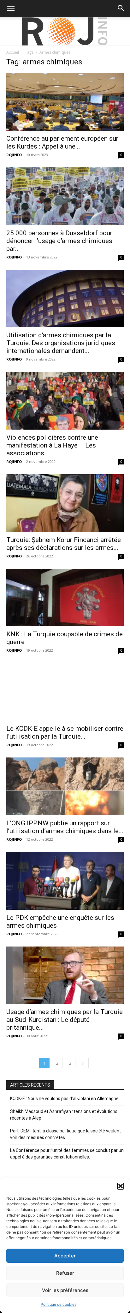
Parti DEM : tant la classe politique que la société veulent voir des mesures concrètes (65, 1134)
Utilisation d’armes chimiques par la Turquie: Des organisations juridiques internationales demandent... (60, 343)
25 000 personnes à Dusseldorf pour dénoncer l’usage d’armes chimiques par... (59, 240)
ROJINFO (14, 154)
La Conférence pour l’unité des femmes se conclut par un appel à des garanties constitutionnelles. (67, 1153)
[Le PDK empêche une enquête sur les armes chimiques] (65, 881)
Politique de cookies (58, 1304)
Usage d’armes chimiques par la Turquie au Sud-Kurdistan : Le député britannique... (64, 1019)
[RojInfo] (65, 31)
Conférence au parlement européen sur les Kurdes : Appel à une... (62, 142)
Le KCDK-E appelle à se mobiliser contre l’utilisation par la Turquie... (64, 732)
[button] (120, 1186)
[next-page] (83, 1063)
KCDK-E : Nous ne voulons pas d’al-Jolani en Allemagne (64, 1098)
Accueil (12, 52)
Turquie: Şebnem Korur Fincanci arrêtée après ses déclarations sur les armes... (63, 543)
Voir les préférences (65, 1290)
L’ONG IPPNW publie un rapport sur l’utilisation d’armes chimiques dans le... (64, 827)
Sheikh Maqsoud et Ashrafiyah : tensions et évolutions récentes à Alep (63, 1114)
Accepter (65, 1256)
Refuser (65, 1273)
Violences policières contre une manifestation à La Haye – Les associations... (52, 445)
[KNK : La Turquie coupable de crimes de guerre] (65, 598)
